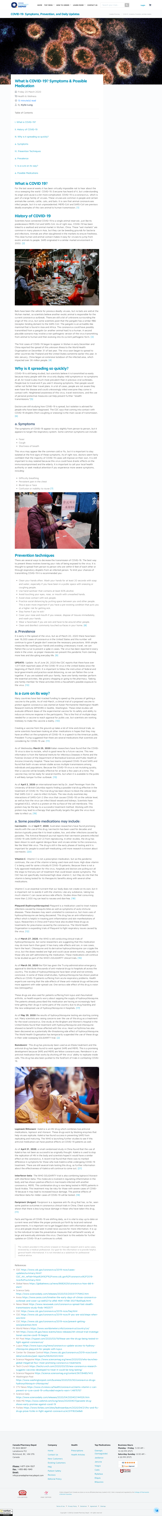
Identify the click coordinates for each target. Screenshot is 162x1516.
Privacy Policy (72, 1506)
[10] (57, 720)
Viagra (98, 1466)
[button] (6, 1512)
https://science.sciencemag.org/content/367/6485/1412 (64, 1373)
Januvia (98, 1462)
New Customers (55, 1458)
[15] (55, 777)
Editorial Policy (55, 1479)
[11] (48, 741)
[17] (78, 1008)
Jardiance (99, 1457)
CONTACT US (92, 5)
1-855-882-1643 (25, 1469)
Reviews (51, 1475)
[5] (31, 399)
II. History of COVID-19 (26, 129)
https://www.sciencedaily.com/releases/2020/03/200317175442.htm (52, 1293)
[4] (50, 360)
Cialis (97, 1470)
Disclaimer (83, 1506)
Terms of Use (60, 1506)
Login (143, 5)
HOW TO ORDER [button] (63, 5)
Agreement (93, 1506)
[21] (80, 1168)
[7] (51, 488)
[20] (29, 851)
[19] (35, 813)
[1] (77, 207)
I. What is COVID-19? (25, 122)
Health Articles (78, 1454)
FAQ (50, 1467)
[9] (56, 655)
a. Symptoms (21, 144)
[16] (80, 957)
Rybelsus (99, 1474)
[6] (16, 416)
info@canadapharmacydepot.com (28, 1475)
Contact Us (53, 1454)
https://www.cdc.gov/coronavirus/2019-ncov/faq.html (49, 1311)
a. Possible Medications (26, 173)
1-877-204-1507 (27, 1466)
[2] (23, 243)
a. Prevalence (21, 158)
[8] (85, 625)
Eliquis (97, 1478)
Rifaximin (99, 1482)
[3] (92, 336)
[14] (78, 1194)
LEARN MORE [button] (78, 5)
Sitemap (103, 1506)
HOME (40, 5)
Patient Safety (54, 1471)
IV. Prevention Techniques (28, 151)
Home (50, 1450)
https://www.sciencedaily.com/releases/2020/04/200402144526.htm (52, 1397)
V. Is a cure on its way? (26, 165)
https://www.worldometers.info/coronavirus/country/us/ (60, 1328)
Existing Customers (56, 1463)
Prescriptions (77, 1450)
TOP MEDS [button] (48, 5)
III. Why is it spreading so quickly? (32, 136)
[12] (27, 931)
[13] (27, 685)
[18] (73, 898)
